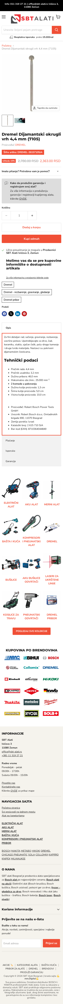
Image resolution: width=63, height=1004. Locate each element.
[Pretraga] (56, 30)
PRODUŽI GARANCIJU (31, 972)
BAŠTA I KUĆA (49, 965)
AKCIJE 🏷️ (8, 965)
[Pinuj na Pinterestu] (24, 313)
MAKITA (15, 851)
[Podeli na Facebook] (4, 313)
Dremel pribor (11, 299)
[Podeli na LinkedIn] (17, 313)
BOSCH (6, 851)
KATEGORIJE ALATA (27, 965)
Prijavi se (51, 943)
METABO (26, 851)
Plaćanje (10, 440)
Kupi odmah (31, 239)
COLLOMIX (42, 854)
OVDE (23, 198)
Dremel (8, 284)
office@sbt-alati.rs (12, 751)
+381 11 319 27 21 (12, 755)
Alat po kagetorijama (13, 815)
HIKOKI (36, 851)
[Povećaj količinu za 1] (32, 215)
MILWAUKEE (18, 858)
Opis (8, 328)
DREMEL (20, 145)
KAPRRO (54, 854)
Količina (6, 208)
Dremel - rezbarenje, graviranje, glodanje (27, 292)
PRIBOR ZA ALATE (15, 968)
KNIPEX (6, 858)
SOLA (31, 854)
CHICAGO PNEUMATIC (14, 854)
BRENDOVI (48, 968)
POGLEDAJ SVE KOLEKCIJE (31, 631)
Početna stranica (11, 807)
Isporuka (10, 450)
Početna (6, 45)
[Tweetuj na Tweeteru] (11, 313)
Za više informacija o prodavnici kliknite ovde (27, 278)
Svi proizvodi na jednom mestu (18, 811)
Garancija (11, 461)
